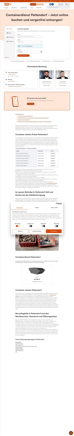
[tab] (10, 29)
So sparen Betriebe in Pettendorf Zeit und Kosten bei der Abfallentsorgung (33, 117)
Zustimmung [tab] (20, 207)
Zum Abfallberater (29, 46)
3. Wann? (19, 49)
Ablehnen (20, 231)
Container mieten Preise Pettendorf (25, 116)
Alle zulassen (54, 231)
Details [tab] (37, 207)
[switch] (30, 226)
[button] (67, 4)
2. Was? (19, 39)
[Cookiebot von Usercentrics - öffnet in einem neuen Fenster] (57, 204)
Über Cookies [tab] (54, 207)
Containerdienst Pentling (52, 183)
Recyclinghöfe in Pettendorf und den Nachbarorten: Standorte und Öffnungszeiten (35, 121)
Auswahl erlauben (37, 231)
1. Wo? (18, 34)
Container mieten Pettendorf (24, 119)
